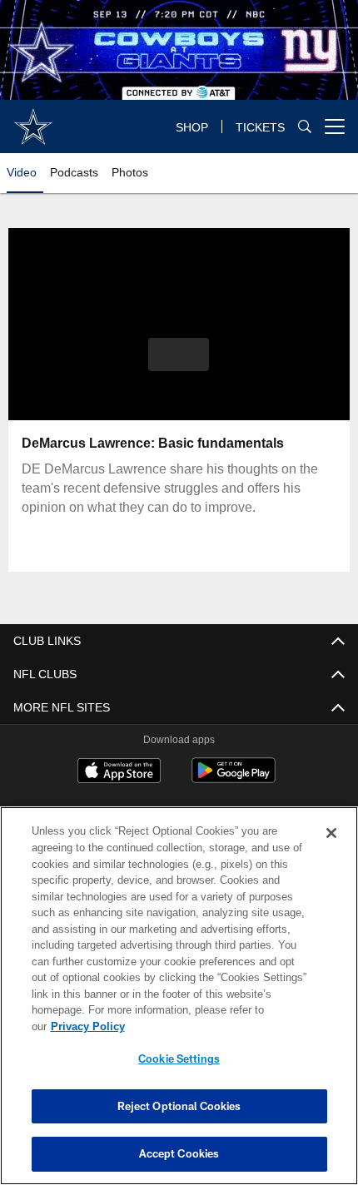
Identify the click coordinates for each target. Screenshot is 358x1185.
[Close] (331, 849)
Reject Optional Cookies (179, 1106)
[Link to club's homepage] (33, 120)
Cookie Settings (179, 1058)
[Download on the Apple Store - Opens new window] (119, 772)
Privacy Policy (215, 1026)
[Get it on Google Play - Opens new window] (233, 778)
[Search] (304, 127)
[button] (178, 354)
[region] (179, 1004)
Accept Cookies (179, 1153)
